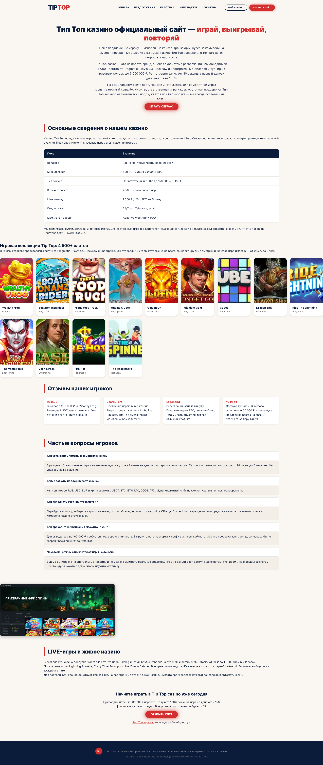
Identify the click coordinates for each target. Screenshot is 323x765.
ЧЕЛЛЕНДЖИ (188, 7)
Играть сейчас (161, 106)
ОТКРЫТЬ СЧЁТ (262, 7)
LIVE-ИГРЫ (209, 7)
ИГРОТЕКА (167, 7)
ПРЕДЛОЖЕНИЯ (144, 7)
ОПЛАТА (123, 7)
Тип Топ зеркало (143, 722)
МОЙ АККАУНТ (236, 7)
